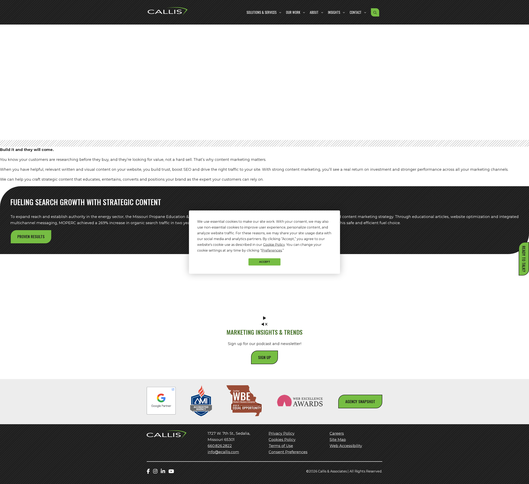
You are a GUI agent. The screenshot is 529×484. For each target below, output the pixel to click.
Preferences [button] (271, 250)
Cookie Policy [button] (274, 244)
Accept (264, 261)
